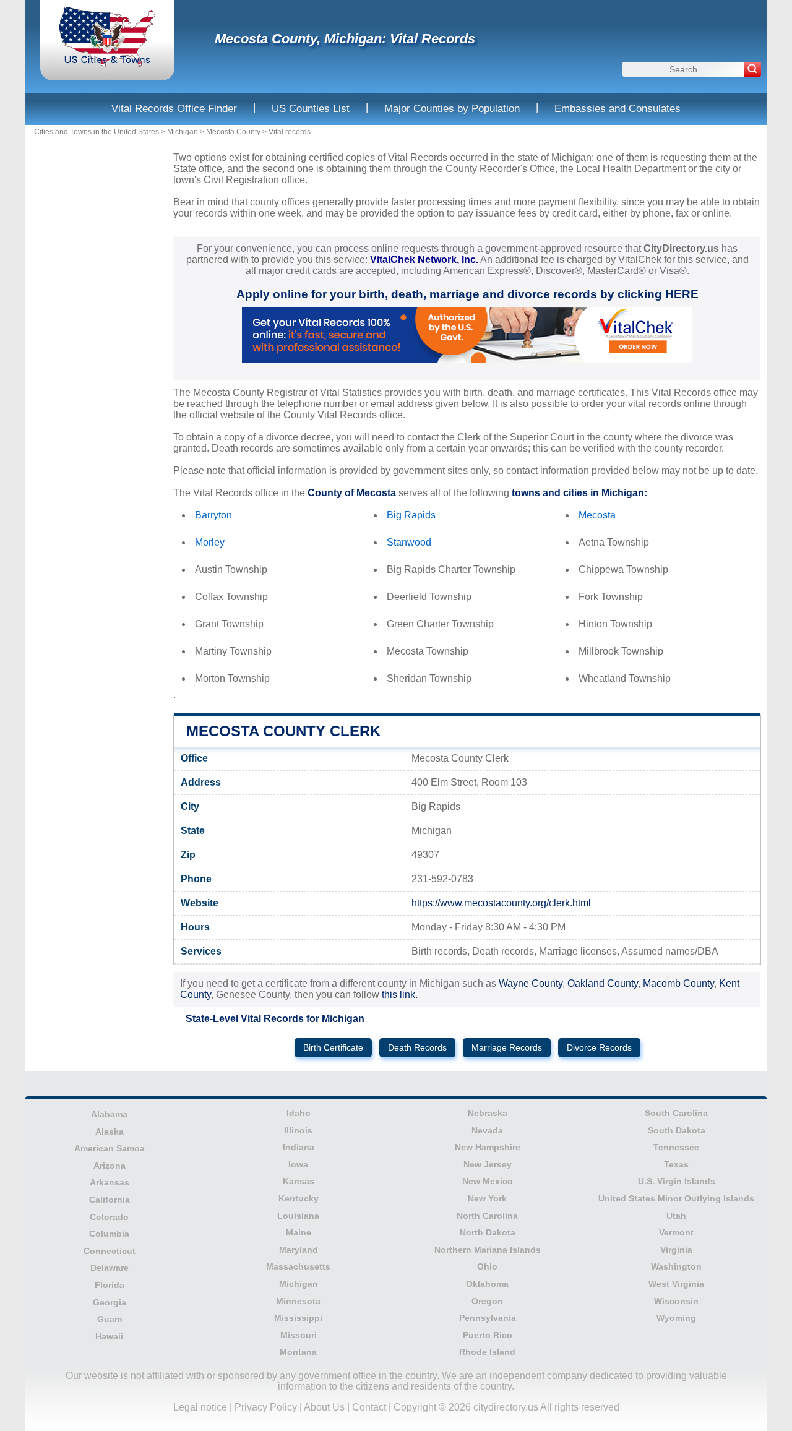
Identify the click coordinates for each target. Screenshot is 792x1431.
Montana (298, 1352)
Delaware (109, 1268)
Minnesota (298, 1301)
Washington (676, 1266)
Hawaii (109, 1336)
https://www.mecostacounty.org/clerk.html (501, 903)
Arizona (109, 1166)
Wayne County (530, 983)
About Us (324, 1407)
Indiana (298, 1147)
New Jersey (487, 1164)
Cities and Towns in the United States (96, 131)
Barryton (213, 515)
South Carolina (676, 1113)
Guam (109, 1319)
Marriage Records (506, 1047)
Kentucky (298, 1198)
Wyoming (676, 1318)
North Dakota (487, 1232)
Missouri (298, 1335)
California (109, 1200)
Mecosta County (233, 131)
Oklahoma (487, 1284)
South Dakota (676, 1130)
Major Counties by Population (452, 108)
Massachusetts (298, 1266)
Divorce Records (599, 1047)
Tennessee (676, 1147)
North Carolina (487, 1216)
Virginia (676, 1250)
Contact (369, 1407)
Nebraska (487, 1113)
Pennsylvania (487, 1318)
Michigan (182, 131)
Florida (109, 1285)
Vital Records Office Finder (174, 108)
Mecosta (597, 515)
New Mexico (487, 1181)
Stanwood (409, 542)
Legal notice (200, 1407)
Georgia (109, 1302)
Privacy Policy (266, 1407)
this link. (400, 994)
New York (487, 1198)
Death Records (417, 1047)
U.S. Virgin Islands (676, 1181)
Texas (676, 1164)
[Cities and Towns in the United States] (107, 64)
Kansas (298, 1181)
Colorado (109, 1217)
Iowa (298, 1164)
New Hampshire (487, 1147)
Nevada (487, 1130)
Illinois (298, 1130)
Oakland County (602, 983)
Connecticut (110, 1251)
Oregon (487, 1301)
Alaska (109, 1132)
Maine (298, 1232)
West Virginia (676, 1284)
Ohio (487, 1266)
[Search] (752, 69)
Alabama (109, 1114)
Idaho (298, 1113)
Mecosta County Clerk (283, 731)
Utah (676, 1216)
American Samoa (109, 1148)
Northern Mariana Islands (487, 1250)
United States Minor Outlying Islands (676, 1198)
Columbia (109, 1234)
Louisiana (298, 1216)
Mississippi (298, 1318)
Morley (210, 542)
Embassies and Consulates (617, 108)
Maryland (298, 1250)
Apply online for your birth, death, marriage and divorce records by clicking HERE (467, 294)
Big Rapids (411, 515)
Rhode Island (487, 1352)
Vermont (676, 1232)
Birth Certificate (333, 1047)
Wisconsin (676, 1301)
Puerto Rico (487, 1335)
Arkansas (109, 1182)
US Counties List (311, 108)
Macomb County (678, 983)
